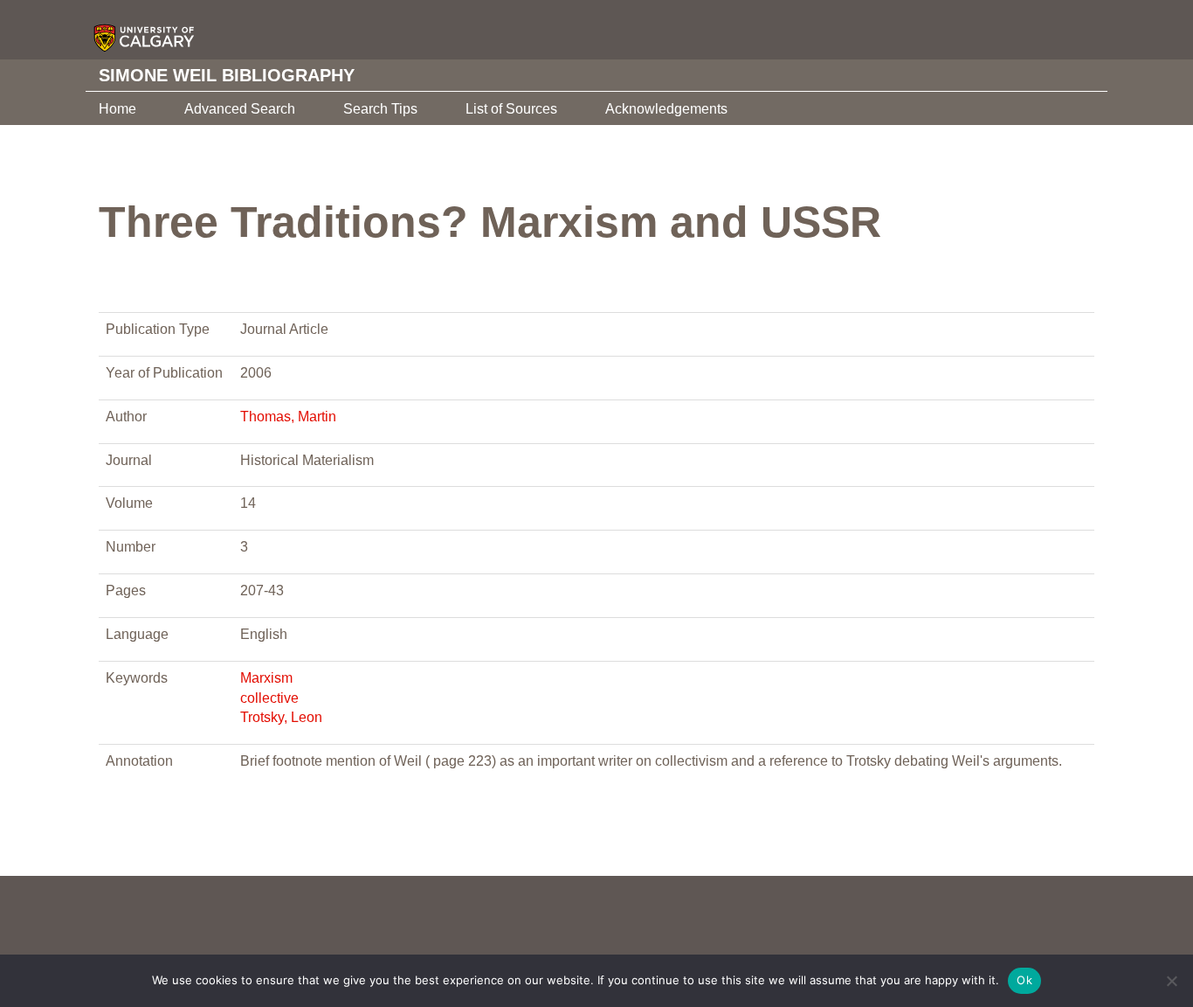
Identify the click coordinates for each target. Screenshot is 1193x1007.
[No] (1171, 981)
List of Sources (511, 108)
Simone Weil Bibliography (227, 75)
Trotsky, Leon (281, 717)
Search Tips (380, 108)
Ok (1024, 980)
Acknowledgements (666, 108)
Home (117, 108)
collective (269, 698)
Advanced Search (239, 108)
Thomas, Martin (288, 416)
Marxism (266, 677)
